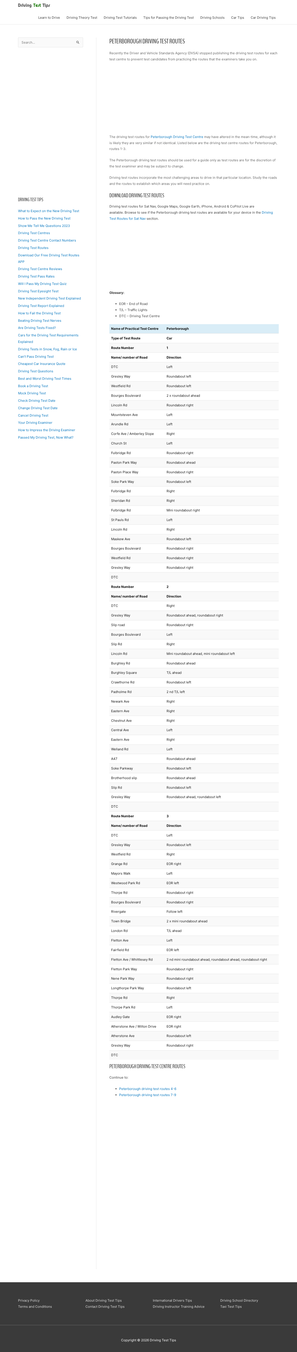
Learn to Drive (49, 17)
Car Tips (237, 17)
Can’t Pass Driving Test (36, 356)
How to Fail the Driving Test (39, 313)
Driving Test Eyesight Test (38, 291)
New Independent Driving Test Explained (49, 298)
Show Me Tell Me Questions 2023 (44, 226)
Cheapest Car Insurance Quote (41, 364)
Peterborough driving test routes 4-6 (147, 1089)
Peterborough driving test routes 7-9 (147, 1095)
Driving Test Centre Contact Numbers (47, 240)
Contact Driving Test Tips (105, 1306)
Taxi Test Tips (231, 1306)
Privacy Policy (29, 1300)
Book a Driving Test (33, 386)
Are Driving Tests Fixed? (37, 328)
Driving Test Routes (33, 248)
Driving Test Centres (34, 233)
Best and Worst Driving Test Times (44, 378)
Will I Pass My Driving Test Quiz (42, 284)
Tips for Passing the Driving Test (168, 17)
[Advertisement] (50, 121)
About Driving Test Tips (103, 1300)
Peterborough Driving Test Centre (177, 137)
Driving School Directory (239, 1300)
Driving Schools (212, 17)
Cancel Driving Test (33, 415)
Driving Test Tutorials (120, 17)
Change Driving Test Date (38, 408)
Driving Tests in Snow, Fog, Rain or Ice (47, 349)
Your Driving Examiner (35, 423)
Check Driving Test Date (36, 400)
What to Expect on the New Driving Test (48, 211)
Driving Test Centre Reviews (40, 269)
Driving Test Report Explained (41, 306)
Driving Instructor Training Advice (179, 1306)
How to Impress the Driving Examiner (46, 430)
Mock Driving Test (32, 393)
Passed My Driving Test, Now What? (45, 437)
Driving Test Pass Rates (36, 276)
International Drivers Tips (172, 1300)
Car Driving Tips (263, 17)
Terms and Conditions (35, 1306)
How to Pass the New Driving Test (44, 218)
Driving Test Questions (35, 371)
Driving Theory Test (82, 17)
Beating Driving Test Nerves (39, 320)
